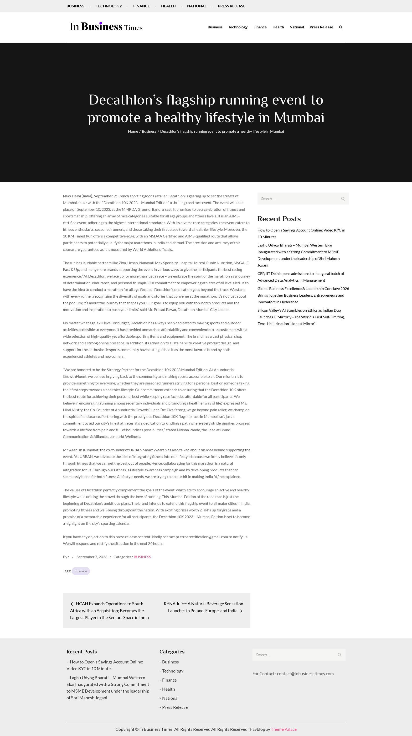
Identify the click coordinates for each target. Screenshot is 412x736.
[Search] (341, 27)
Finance (141, 6)
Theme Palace (284, 729)
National (196, 6)
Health (168, 6)
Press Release (231, 6)
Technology (109, 6)
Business (75, 6)
